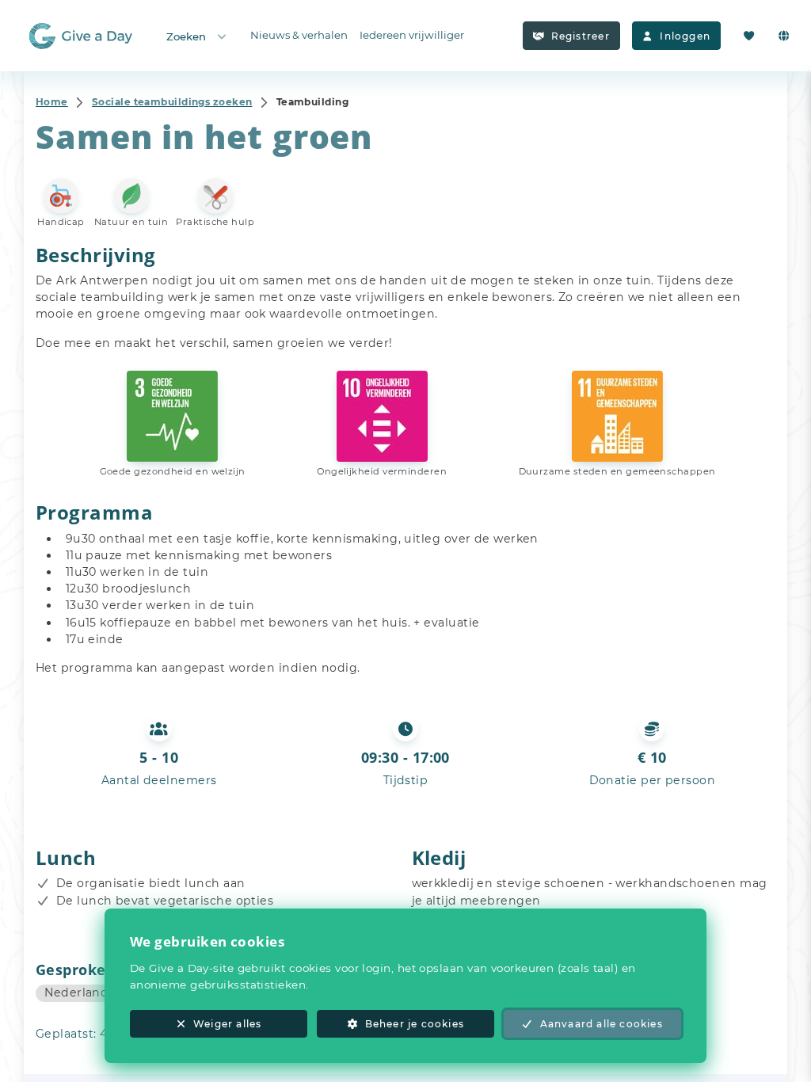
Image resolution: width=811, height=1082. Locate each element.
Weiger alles (227, 1024)
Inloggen (685, 36)
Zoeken (186, 36)
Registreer (580, 36)
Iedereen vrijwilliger (412, 35)
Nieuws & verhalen (299, 35)
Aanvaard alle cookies (601, 1024)
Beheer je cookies (414, 1024)
